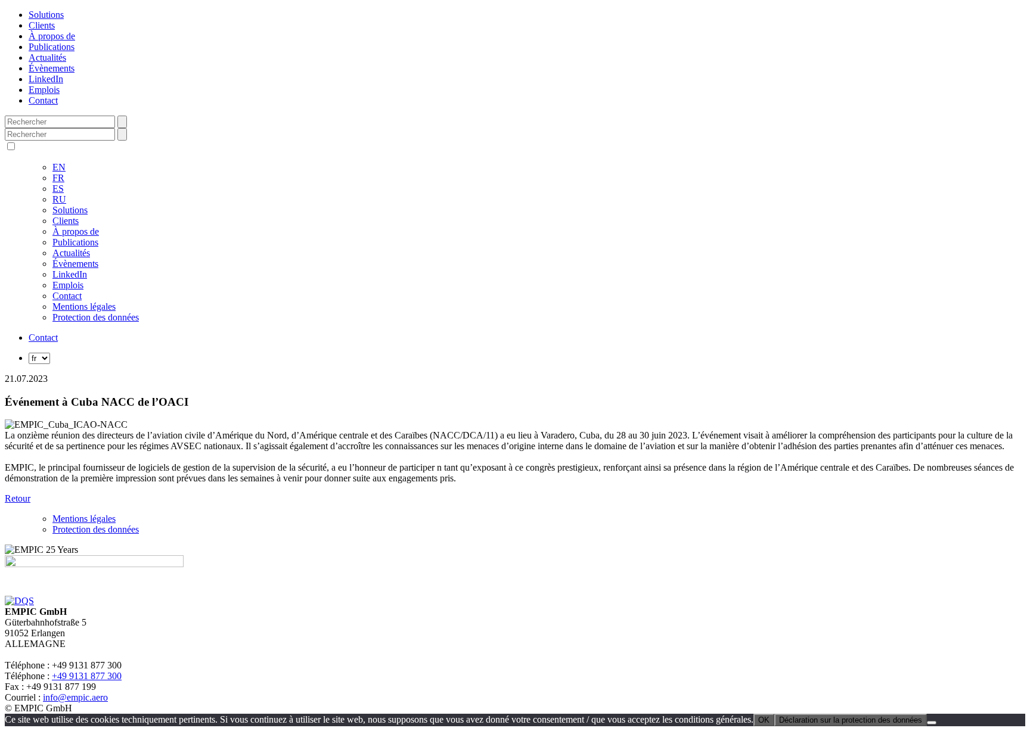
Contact (43, 100)
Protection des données (95, 317)
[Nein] (931, 722)
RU (59, 199)
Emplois (44, 90)
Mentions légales (84, 306)
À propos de (52, 36)
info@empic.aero (75, 697)
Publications (52, 47)
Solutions (46, 15)
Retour (17, 498)
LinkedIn (46, 79)
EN (59, 167)
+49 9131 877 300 (87, 676)
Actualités (47, 57)
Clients (42, 25)
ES (58, 188)
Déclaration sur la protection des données (850, 720)
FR (58, 178)
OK (764, 720)
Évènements (52, 68)
